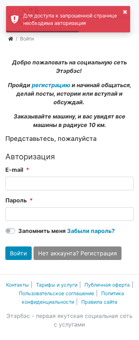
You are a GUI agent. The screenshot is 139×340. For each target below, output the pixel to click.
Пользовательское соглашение (56, 293)
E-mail (14, 169)
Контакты (17, 285)
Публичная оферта (107, 285)
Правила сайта (99, 302)
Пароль (16, 200)
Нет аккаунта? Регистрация (77, 253)
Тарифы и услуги (56, 285)
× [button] (125, 11)
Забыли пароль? (91, 230)
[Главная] (10, 39)
